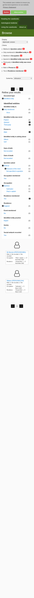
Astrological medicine (9, 23)
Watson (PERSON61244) (15, 280)
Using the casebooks (9, 27)
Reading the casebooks (10, 19)
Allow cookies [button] (18, 12)
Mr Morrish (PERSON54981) (16, 252)
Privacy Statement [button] (9, 7)
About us (22, 27)
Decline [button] (6, 12)
